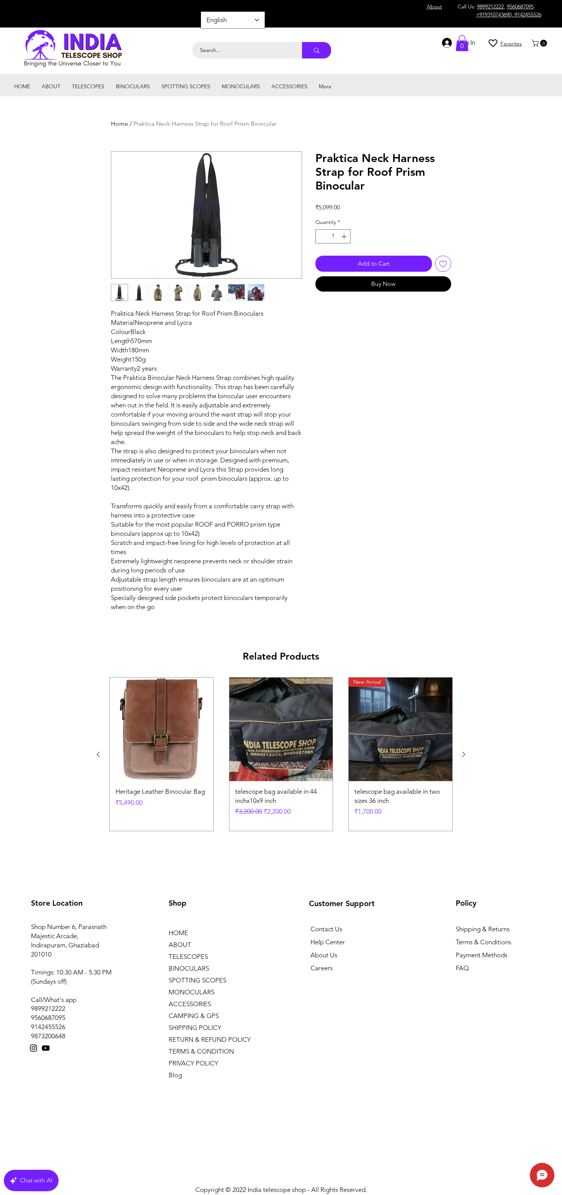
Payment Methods (482, 955)
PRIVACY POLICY (193, 1063)
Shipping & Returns (483, 929)
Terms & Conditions (483, 942)
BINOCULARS (189, 968)
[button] (540, 43)
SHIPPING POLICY (195, 1027)
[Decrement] (321, 236)
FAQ (462, 968)
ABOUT (180, 945)
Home (119, 123)
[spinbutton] (333, 236)
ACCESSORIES (190, 1004)
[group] (281, 754)
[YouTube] (45, 1048)
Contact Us (326, 929)
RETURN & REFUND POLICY (210, 1039)
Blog (175, 1075)
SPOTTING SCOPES (197, 980)
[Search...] (316, 50)
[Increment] (344, 236)
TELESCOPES (188, 956)
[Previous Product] (98, 754)
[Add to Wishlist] (443, 264)
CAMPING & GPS (194, 1016)
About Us (323, 955)
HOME (178, 933)
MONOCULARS (191, 992)
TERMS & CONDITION (201, 1051)
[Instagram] (33, 1048)
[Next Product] (463, 754)
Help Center (327, 942)
